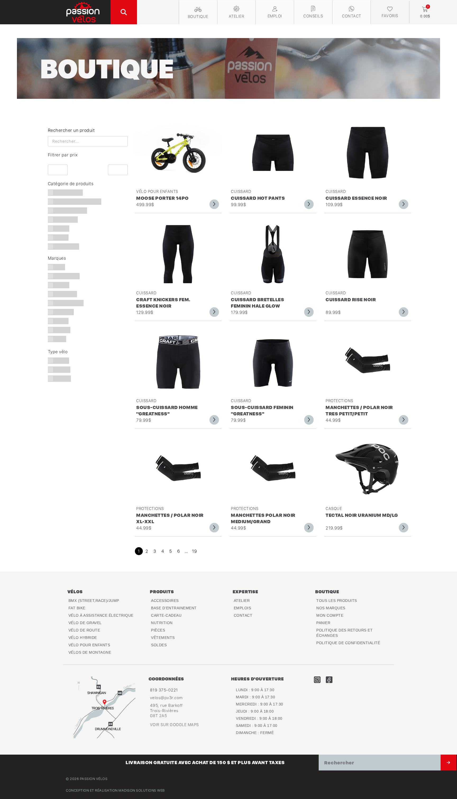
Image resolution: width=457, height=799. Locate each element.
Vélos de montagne (89, 652)
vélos (75, 591)
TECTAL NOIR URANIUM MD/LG (362, 515)
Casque (334, 508)
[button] (123, 12)
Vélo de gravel (85, 623)
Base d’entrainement (174, 608)
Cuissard (241, 191)
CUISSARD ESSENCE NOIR (356, 198)
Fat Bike (76, 608)
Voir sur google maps (174, 724)
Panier (323, 623)
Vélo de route (84, 630)
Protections (339, 400)
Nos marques (330, 608)
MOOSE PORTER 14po (162, 198)
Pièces (158, 630)
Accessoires (165, 600)
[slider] (48, 162)
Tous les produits (336, 600)
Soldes (159, 645)
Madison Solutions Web (141, 790)
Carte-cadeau (166, 615)
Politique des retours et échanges (344, 633)
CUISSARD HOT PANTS (258, 198)
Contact (243, 615)
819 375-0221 (164, 689)
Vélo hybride (82, 637)
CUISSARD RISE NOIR (351, 299)
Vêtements (163, 637)
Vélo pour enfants (157, 191)
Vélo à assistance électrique (101, 615)
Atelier (242, 600)
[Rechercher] (448, 762)
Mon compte (329, 615)
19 (194, 551)
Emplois (242, 608)
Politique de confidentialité (348, 643)
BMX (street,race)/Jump (93, 600)
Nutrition (162, 623)
